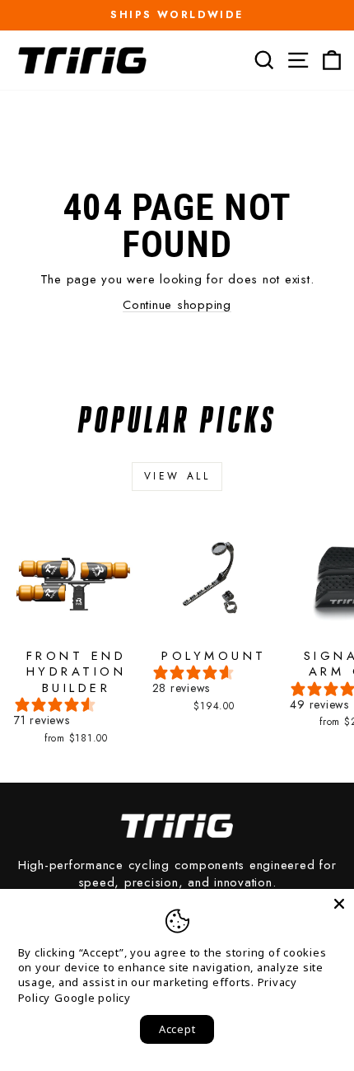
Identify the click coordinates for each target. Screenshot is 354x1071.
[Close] (339, 904)
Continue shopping (177, 305)
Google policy (92, 997)
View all (177, 476)
